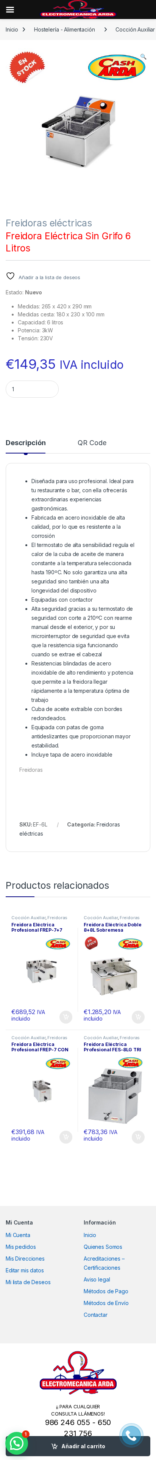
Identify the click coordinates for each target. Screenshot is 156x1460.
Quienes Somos (103, 1247)
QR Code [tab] (92, 443)
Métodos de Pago (106, 1291)
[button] (143, 56)
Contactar (96, 1314)
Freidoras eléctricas (49, 223)
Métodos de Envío (106, 1303)
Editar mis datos (25, 1270)
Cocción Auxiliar (28, 917)
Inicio (12, 29)
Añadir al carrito (83, 1446)
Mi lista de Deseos (28, 1282)
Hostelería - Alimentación (64, 29)
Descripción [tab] (25, 443)
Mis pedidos (21, 1247)
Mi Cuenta (18, 1235)
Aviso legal (97, 1279)
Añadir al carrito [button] (64, 1017)
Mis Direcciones (25, 1258)
